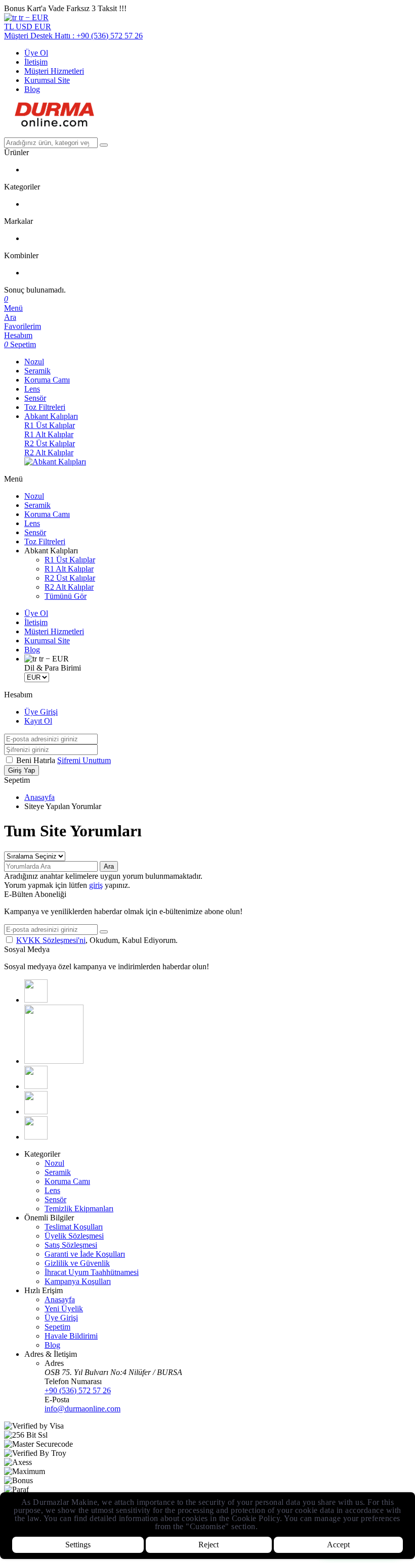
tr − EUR (33, 17)
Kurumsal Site (47, 80)
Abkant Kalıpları (51, 416)
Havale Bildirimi (71, 1336)
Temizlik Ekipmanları (79, 1208)
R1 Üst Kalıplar (49, 425)
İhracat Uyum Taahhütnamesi (92, 1272)
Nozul (34, 361)
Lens (32, 389)
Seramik (37, 370)
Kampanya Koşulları (78, 1281)
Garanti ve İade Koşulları (85, 1254)
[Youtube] (36, 1086)
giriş (96, 885)
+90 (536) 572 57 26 (78, 1390)
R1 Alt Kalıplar (48, 434)
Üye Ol (36, 53)
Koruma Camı (47, 379)
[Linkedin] (36, 1111)
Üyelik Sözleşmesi (74, 1236)
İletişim (36, 62)
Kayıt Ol (38, 721)
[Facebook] (36, 1000)
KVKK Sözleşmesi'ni (51, 940)
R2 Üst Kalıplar (49, 443)
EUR (42, 26)
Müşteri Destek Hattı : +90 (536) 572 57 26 (73, 35)
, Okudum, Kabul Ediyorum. (97, 940)
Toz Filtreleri (44, 407)
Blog (32, 89)
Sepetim (57, 1326)
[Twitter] (36, 1136)
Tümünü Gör (66, 596)
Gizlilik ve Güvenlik (77, 1263)
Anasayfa (39, 797)
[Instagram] (54, 1061)
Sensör (35, 398)
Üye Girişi (41, 711)
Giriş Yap (21, 770)
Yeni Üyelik (64, 1308)
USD (25, 26)
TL (10, 26)
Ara (109, 866)
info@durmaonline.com (82, 1408)
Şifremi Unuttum (84, 760)
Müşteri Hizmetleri (54, 71)
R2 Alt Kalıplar (48, 452)
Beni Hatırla (36, 760)
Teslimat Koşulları (74, 1226)
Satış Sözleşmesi (71, 1245)
